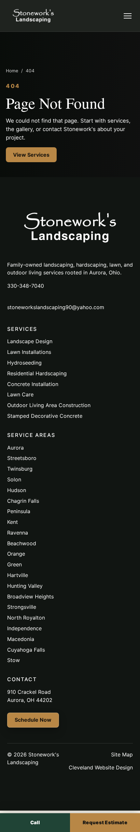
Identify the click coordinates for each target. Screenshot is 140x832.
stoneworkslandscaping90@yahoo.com (55, 307)
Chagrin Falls (23, 501)
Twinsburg (20, 468)
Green (14, 564)
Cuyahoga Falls (26, 649)
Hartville (17, 575)
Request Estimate (105, 823)
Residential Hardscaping (37, 373)
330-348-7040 (25, 286)
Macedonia (20, 639)
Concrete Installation (32, 384)
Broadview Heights (30, 596)
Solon (14, 479)
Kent (12, 522)
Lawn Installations (29, 352)
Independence (24, 628)
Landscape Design (29, 341)
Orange (16, 553)
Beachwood (21, 543)
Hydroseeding (24, 362)
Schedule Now (33, 720)
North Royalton (26, 617)
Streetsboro (21, 458)
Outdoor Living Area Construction (49, 405)
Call (35, 823)
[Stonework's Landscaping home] (33, 15)
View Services (31, 154)
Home (12, 70)
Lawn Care (20, 394)
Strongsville (21, 607)
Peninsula (18, 511)
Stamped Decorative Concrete (44, 416)
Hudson (16, 490)
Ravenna (17, 532)
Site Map (122, 754)
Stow (13, 660)
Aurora (15, 447)
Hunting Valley (25, 586)
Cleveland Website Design (101, 767)
